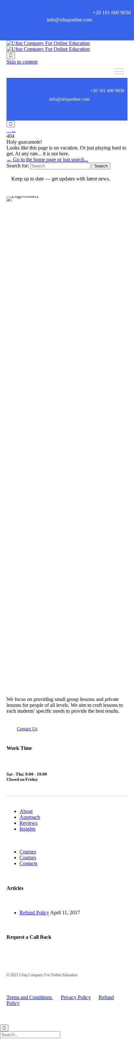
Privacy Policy (76, 997)
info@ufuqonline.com (69, 19)
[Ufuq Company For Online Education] (48, 46)
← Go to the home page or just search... (47, 159)
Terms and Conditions (30, 997)
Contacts (28, 863)
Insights (27, 829)
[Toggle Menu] (119, 71)
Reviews (28, 823)
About (26, 811)
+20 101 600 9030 (112, 12)
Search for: (18, 165)
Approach (30, 817)
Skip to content (22, 61)
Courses (28, 851)
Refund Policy (34, 912)
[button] (27, 729)
